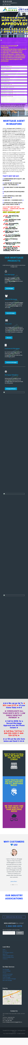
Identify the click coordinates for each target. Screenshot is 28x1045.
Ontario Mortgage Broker (8, 957)
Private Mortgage (6, 977)
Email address (5, 81)
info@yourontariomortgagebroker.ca (10, 2)
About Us (5, 951)
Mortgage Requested (7, 90)
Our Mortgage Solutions (8, 952)
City (2, 72)
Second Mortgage (7, 971)
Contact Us (5, 958)
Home (4, 949)
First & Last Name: (6, 66)
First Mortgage (6, 969)
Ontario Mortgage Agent (8, 955)
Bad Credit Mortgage (7, 980)
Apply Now (5, 954)
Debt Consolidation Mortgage (9, 978)
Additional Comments (7, 96)
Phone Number (5, 78)
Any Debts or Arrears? (7, 93)
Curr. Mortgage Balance (7, 87)
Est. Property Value (6, 84)
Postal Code (4, 75)
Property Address (6, 69)
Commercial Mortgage (8, 974)
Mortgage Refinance (7, 975)
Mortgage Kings (13, 1030)
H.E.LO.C (4, 972)
